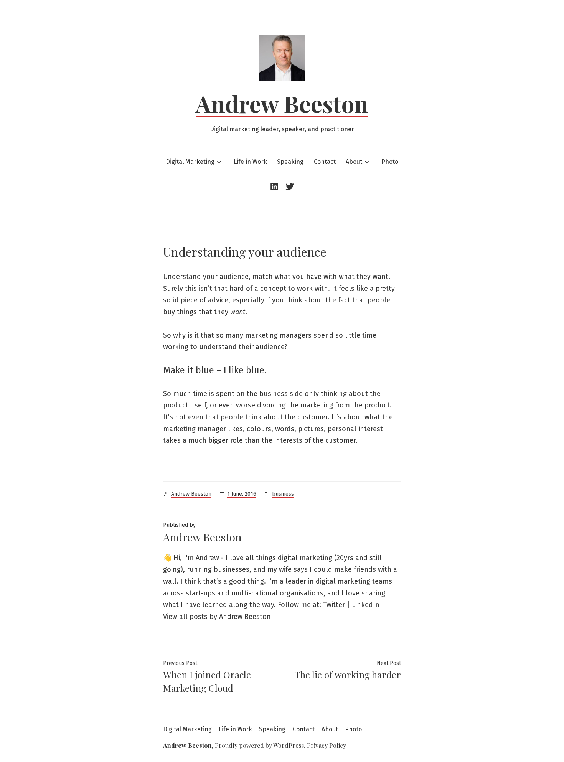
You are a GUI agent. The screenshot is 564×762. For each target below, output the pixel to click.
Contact (325, 161)
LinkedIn (365, 604)
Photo (389, 161)
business (283, 494)
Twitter (334, 604)
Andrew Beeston (282, 103)
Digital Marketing (190, 161)
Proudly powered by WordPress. (261, 745)
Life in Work (250, 161)
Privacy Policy (326, 745)
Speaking (290, 161)
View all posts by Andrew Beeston (217, 616)
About (354, 161)
